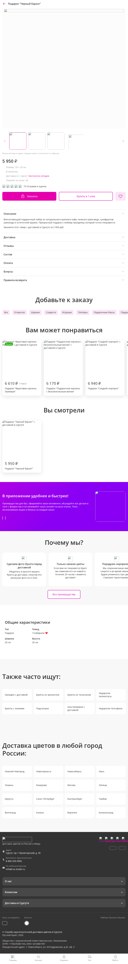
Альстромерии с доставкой (76, 708)
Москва (71, 785)
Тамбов (103, 798)
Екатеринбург (74, 798)
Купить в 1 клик (86, 196)
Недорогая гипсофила (110, 708)
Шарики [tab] (35, 312)
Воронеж (72, 812)
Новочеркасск (43, 771)
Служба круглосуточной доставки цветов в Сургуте (33, 931)
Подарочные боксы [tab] (104, 312)
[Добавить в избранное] (120, 196)
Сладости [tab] (51, 312)
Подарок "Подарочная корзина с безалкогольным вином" (63, 387)
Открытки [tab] (19, 312)
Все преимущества (64, 594)
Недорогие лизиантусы (105, 695)
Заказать (32, 196)
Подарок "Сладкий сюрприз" (103, 385)
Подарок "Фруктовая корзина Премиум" (20, 368)
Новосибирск (74, 771)
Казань (40, 812)
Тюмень (9, 785)
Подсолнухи (42, 708)
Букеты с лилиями (14, 708)
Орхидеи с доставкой (16, 694)
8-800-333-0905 (14, 861)
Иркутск (9, 798)
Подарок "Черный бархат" (19, 465)
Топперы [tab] (83, 312)
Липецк (103, 785)
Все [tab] (6, 312)
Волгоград (10, 812)
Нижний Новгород (14, 771)
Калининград (106, 812)
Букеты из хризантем (47, 694)
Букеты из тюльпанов (79, 694)
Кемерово (41, 785)
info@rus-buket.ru (15, 869)
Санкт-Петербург (45, 798)
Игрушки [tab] (67, 312)
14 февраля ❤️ (40, 632)
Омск (101, 771)
